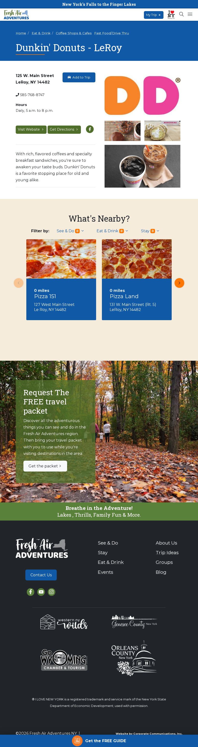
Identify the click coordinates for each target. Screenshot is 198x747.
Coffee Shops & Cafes (74, 33)
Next (179, 283)
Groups (164, 562)
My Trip (153, 15)
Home (21, 33)
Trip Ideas (167, 552)
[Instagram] (51, 592)
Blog (161, 572)
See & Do (67, 231)
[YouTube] (41, 592)
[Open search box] (181, 14)
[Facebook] (30, 592)
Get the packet (43, 466)
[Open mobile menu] (190, 14)
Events (105, 572)
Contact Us (41, 575)
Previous (18, 283)
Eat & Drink (41, 33)
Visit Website (29, 129)
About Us (166, 543)
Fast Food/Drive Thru (111, 33)
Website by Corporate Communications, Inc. (149, 733)
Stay (147, 231)
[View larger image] (142, 95)
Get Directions (62, 129)
